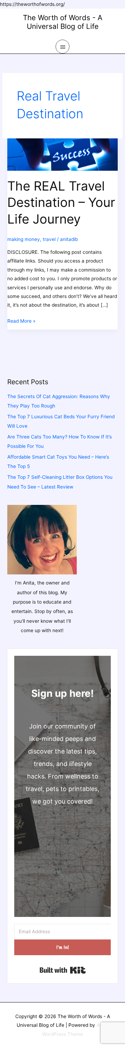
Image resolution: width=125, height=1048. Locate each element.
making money (23, 239)
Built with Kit (63, 970)
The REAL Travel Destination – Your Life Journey (61, 202)
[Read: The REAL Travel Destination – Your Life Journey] (62, 154)
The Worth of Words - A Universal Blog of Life (62, 22)
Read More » (21, 321)
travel (49, 239)
